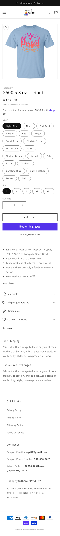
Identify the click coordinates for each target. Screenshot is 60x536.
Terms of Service (15, 432)
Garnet (34, 155)
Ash (49, 155)
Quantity (6, 198)
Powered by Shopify (37, 529)
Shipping (6, 104)
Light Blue (12, 126)
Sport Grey (12, 140)
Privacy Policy (14, 410)
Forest (9, 178)
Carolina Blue (14, 170)
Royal (38, 133)
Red (24, 133)
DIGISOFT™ (28, 276)
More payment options (30, 234)
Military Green (14, 155)
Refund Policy (14, 417)
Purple (10, 133)
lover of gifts (25, 529)
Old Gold (45, 126)
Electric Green (35, 140)
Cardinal (25, 163)
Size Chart (8, 283)
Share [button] (9, 328)
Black (9, 163)
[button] (4, 12)
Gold (24, 178)
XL (37, 191)
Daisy (29, 148)
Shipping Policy (15, 425)
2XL (49, 191)
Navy (29, 126)
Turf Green (12, 148)
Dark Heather (37, 170)
